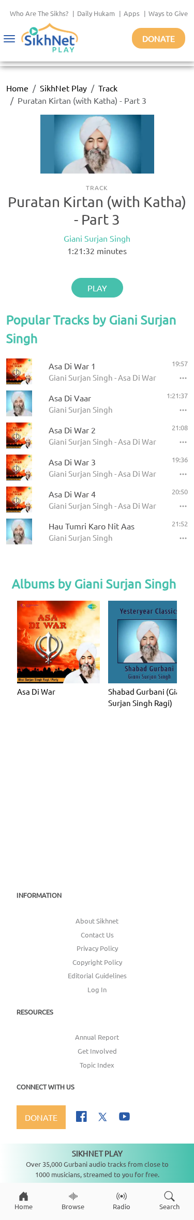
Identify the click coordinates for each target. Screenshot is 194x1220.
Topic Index (97, 1064)
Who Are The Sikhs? (39, 13)
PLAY (97, 288)
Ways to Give (168, 13)
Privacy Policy (97, 948)
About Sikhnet (97, 920)
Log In (97, 989)
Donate (158, 38)
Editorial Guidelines (97, 975)
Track (107, 88)
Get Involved (97, 1050)
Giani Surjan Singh (97, 238)
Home (17, 88)
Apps (132, 13)
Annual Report (97, 1037)
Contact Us (97, 934)
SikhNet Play (63, 88)
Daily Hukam (96, 13)
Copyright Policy (97, 962)
